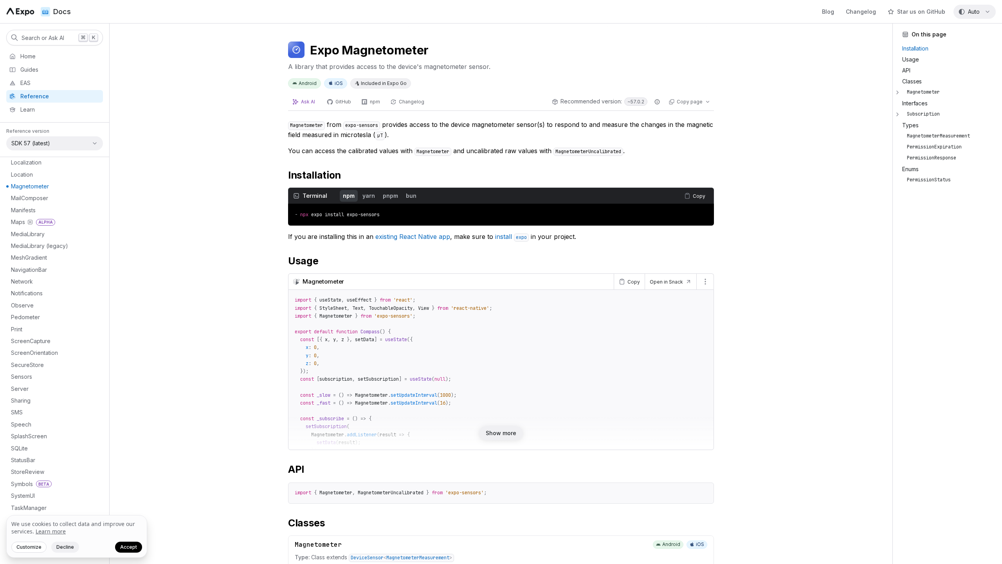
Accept (128, 547)
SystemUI (23, 495)
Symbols (30, 484)
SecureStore (27, 365)
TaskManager (29, 507)
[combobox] (974, 12)
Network (22, 281)
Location (22, 174)
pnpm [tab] (390, 195)
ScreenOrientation (34, 352)
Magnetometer (30, 186)
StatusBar (23, 460)
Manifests (23, 210)
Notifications (27, 293)
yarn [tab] (368, 195)
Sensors (21, 376)
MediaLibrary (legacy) (39, 245)
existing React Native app (412, 236)
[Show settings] (705, 281)
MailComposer (29, 198)
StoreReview (27, 471)
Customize (28, 547)
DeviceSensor (367, 558)
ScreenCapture (30, 341)
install (511, 236)
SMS (17, 412)
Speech (21, 424)
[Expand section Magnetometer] (897, 92)
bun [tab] (411, 195)
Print (16, 329)
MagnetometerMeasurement (417, 558)
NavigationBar (29, 269)
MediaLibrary (28, 234)
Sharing (21, 400)
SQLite (19, 448)
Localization (26, 162)
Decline (65, 547)
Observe (22, 305)
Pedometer (25, 317)
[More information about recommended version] (657, 102)
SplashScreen (29, 436)
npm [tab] (349, 195)
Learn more (51, 531)
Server (20, 388)
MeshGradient (29, 257)
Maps (32, 222)
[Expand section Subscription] (897, 114)
